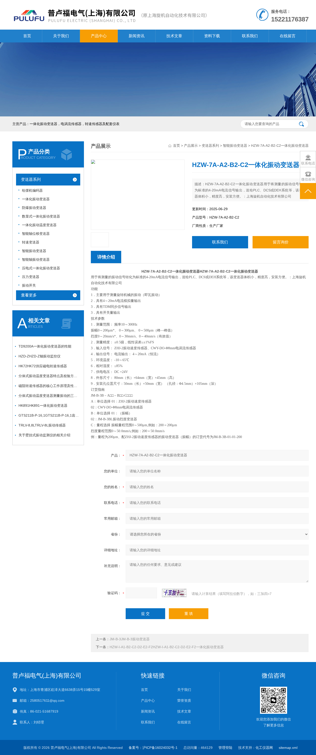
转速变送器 (30, 242)
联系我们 (250, 36)
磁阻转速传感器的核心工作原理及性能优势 (49, 386)
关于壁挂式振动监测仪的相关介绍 (44, 435)
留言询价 (281, 242)
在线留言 (288, 36)
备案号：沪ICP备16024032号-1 (153, 748)
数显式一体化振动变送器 (41, 216)
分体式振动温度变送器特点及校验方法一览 (49, 376)
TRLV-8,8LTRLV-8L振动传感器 (42, 425)
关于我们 (61, 36)
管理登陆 (225, 748)
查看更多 (29, 295)
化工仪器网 (264, 748)
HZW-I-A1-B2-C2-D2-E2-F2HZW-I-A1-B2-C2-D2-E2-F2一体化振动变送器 (167, 647)
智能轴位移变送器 (36, 234)
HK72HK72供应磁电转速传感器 (43, 366)
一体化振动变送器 (36, 199)
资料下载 (212, 36)
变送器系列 (31, 179)
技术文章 (174, 36)
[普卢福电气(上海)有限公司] (109, 5)
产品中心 (99, 36)
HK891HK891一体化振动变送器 (43, 405)
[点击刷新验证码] (174, 593)
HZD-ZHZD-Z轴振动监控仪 (39, 356)
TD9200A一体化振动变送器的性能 (45, 346)
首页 (27, 36)
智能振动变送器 (34, 251)
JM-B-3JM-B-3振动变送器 (130, 639)
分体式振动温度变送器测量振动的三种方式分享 (49, 396)
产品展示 (191, 145)
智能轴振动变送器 (36, 259)
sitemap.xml (288, 748)
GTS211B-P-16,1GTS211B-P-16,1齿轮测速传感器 (49, 415)
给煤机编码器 (32, 190)
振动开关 (29, 285)
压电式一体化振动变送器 (41, 268)
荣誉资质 (184, 700)
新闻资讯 (136, 36)
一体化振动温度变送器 (39, 225)
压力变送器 (30, 277)
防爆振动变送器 (34, 208)
